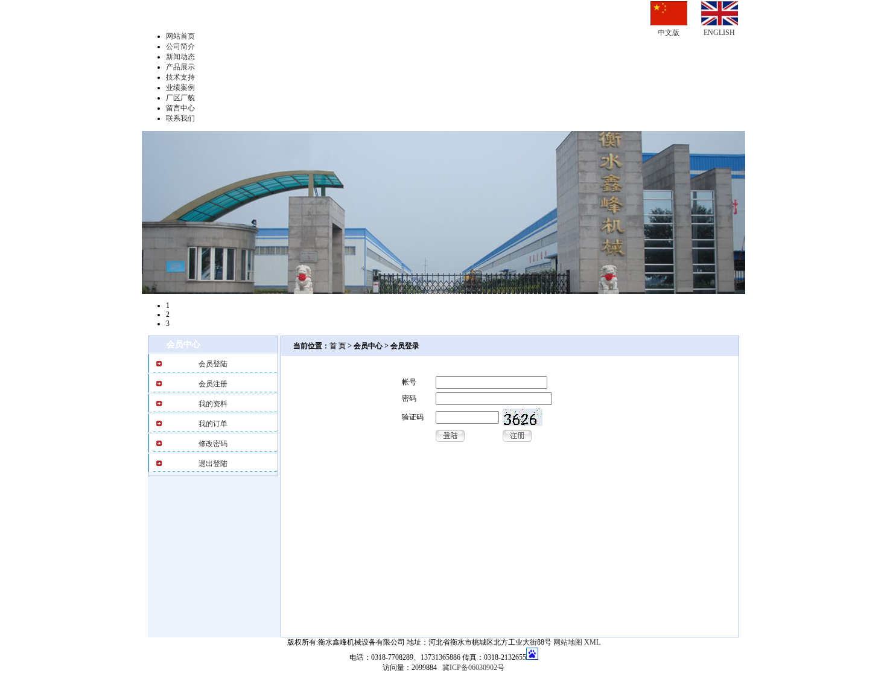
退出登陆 (213, 463)
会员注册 (213, 384)
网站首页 (180, 36)
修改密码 (213, 443)
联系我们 (180, 118)
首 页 (337, 346)
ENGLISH (719, 32)
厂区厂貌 (180, 98)
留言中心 (180, 108)
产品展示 (180, 67)
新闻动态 (180, 57)
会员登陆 (213, 364)
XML (592, 642)
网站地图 (567, 642)
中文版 (668, 32)
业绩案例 (180, 87)
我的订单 (213, 423)
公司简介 (180, 46)
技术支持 (180, 77)
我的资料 (213, 404)
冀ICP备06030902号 (473, 667)
